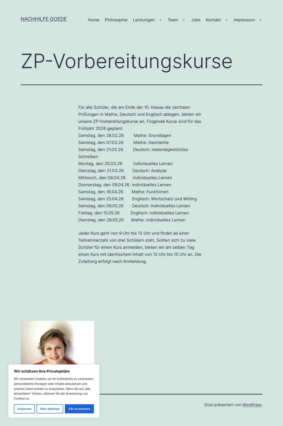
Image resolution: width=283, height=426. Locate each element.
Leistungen (144, 19)
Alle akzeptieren (79, 408)
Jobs (196, 19)
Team (173, 19)
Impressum (244, 19)
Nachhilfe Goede (44, 19)
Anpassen (24, 408)
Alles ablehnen (50, 408)
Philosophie (116, 19)
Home (93, 19)
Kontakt (213, 19)
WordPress (251, 405)
